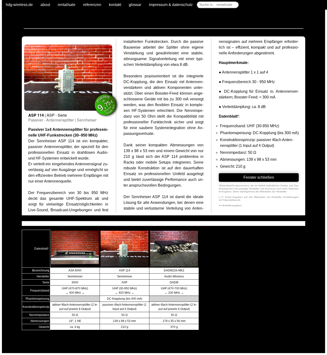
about (45, 5)
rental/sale (66, 5)
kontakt (115, 5)
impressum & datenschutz (171, 5)
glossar (135, 5)
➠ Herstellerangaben (230, 205)
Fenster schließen (258, 177)
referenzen (92, 5)
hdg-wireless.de (19, 5)
